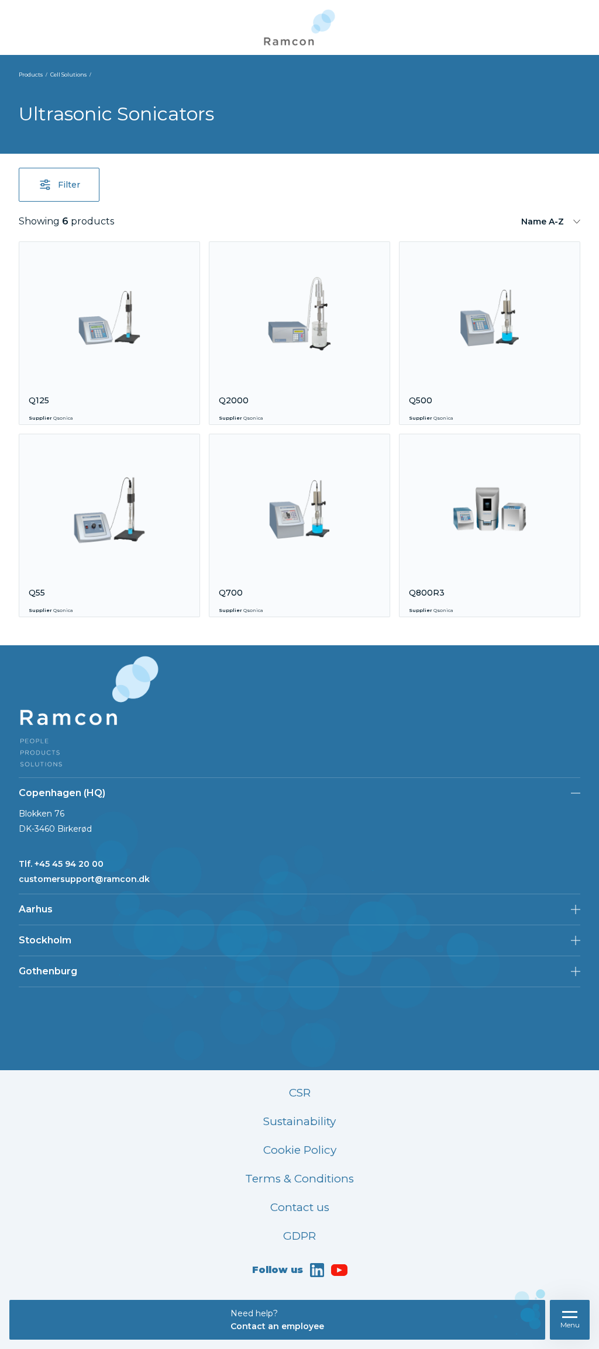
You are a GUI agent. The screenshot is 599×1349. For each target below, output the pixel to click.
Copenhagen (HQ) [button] (62, 792)
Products (31, 74)
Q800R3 (427, 592)
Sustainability (299, 1121)
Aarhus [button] (36, 909)
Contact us (299, 1207)
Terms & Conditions (299, 1178)
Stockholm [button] (45, 940)
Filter (69, 184)
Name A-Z (542, 221)
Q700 (231, 592)
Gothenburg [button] (48, 971)
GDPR (299, 1236)
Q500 (420, 400)
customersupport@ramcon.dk (84, 879)
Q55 (37, 592)
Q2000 (234, 400)
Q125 (39, 400)
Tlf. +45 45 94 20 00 (61, 864)
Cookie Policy (299, 1150)
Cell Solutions (68, 74)
